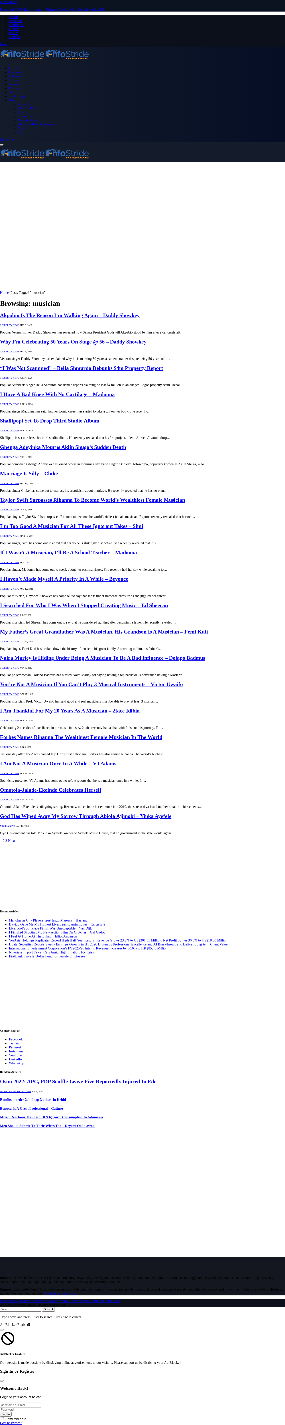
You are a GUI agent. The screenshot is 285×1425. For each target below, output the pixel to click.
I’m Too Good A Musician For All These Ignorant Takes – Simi (71, 526)
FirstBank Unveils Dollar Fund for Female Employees (47, 956)
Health (22, 112)
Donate (14, 29)
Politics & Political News (15, 1091)
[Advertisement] (142, 195)
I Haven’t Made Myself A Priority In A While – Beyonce (64, 579)
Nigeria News (8, 826)
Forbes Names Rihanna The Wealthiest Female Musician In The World (81, 737)
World (22, 128)
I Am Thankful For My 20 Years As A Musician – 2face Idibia (70, 711)
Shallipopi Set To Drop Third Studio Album (49, 421)
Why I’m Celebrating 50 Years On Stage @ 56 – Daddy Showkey (73, 342)
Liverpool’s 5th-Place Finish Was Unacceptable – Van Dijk (50, 928)
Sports (13, 92)
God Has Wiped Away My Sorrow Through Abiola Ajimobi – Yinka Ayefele (85, 816)
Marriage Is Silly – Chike (29, 473)
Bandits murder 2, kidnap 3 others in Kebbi (33, 1099)
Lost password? (11, 1423)
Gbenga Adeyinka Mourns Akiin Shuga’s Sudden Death (63, 447)
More (12, 100)
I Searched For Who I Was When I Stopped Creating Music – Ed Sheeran (84, 605)
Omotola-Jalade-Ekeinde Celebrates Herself (50, 790)
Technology (17, 96)
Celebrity (15, 76)
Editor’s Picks (27, 108)
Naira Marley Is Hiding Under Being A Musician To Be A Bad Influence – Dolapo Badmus (102, 658)
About (13, 17)
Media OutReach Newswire (37, 124)
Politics (14, 88)
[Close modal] (2, 1329)
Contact (14, 37)
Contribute (16, 25)
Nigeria (14, 84)
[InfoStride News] (44, 61)
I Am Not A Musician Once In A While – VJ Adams (58, 763)
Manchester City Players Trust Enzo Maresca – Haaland (48, 920)
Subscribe (7, 140)
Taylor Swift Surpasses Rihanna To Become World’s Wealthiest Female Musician (92, 500)
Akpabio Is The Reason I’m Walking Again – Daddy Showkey (70, 315)
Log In (6, 1414)
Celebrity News (9, 325)
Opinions (24, 116)
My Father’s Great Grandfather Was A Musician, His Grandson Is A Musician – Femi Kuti (104, 632)
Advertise (15, 21)
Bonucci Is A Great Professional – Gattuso (31, 1108)
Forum (13, 33)
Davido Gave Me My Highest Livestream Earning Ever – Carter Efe (57, 924)
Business (15, 72)
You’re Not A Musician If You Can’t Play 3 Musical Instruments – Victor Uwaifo (91, 684)
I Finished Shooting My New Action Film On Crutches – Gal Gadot (57, 932)
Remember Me (15, 1419)
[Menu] (2, 145)
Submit (48, 1309)
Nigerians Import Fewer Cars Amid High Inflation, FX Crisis (52, 952)
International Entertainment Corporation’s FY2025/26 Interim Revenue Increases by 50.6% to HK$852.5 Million (88, 948)
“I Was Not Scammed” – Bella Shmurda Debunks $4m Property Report (81, 368)
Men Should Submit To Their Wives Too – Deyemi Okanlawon (47, 1126)
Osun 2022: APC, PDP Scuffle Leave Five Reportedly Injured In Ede (78, 1081)
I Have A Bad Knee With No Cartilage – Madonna (57, 394)
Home (13, 68)
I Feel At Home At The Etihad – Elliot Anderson (43, 936)
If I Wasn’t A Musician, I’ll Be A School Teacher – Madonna (68, 552)
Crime (13, 80)
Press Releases (28, 120)
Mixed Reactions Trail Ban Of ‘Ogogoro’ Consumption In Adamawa (51, 1117)
